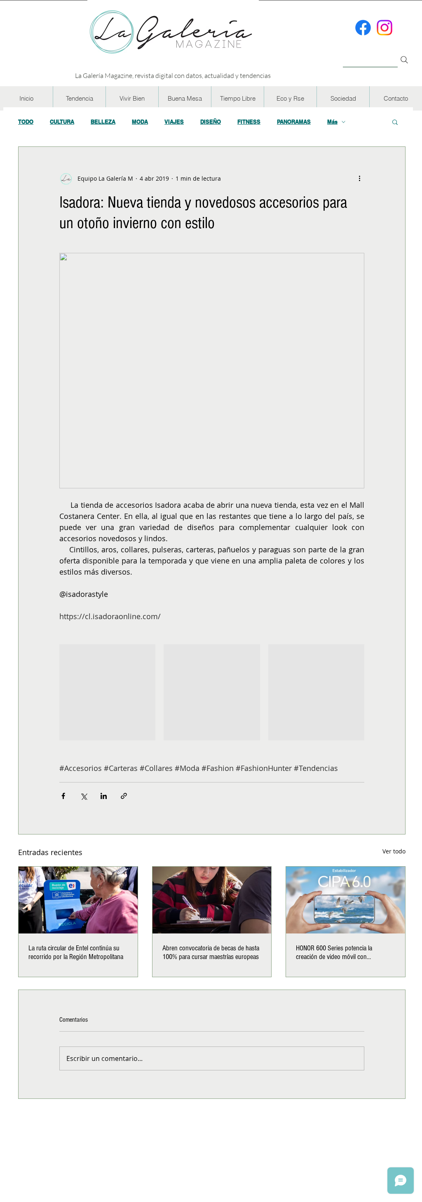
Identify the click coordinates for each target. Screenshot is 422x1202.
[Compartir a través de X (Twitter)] (83, 796)
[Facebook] (363, 27)
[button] (79, 98)
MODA (140, 121)
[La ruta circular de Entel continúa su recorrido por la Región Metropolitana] (78, 900)
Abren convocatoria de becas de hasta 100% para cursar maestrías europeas (210, 952)
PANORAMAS (294, 121)
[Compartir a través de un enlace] (124, 796)
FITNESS (248, 121)
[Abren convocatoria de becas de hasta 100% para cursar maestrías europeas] (212, 900)
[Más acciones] (359, 178)
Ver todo (394, 851)
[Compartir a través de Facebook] (63, 796)
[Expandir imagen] (107, 692)
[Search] (404, 59)
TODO (25, 121)
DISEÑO (210, 121)
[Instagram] (384, 27)
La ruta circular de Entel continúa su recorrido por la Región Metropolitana (75, 952)
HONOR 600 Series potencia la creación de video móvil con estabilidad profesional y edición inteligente (336, 952)
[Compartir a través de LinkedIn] (104, 796)
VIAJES (174, 121)
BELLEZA (103, 121)
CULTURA (62, 121)
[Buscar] (370, 55)
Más (332, 121)
